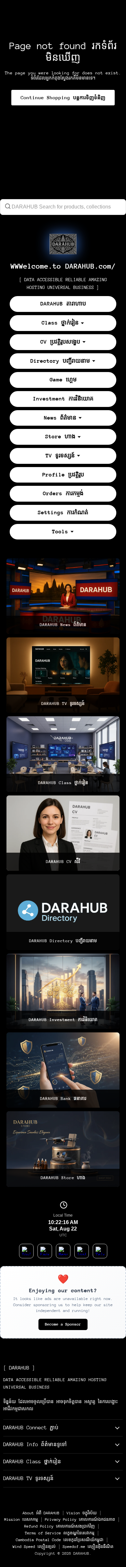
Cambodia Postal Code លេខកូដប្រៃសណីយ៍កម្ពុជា (59, 1540)
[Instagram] (81, 1251)
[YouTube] (26, 1251)
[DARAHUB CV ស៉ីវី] (63, 833)
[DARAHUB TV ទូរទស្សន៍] (63, 675)
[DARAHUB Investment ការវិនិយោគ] (63, 991)
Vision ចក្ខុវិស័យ (82, 1513)
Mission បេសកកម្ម (21, 1519)
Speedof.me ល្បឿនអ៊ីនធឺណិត (88, 1546)
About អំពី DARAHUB (41, 1513)
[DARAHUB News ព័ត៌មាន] (63, 596)
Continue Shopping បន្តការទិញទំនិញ (63, 97)
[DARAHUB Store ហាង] (63, 1149)
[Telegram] (100, 1251)
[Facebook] (44, 1251)
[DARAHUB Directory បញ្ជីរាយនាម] (63, 912)
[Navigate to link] (63, 244)
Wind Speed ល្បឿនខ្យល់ (34, 1546)
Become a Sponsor (63, 1324)
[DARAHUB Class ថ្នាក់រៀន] (63, 754)
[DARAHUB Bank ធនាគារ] (63, 1070)
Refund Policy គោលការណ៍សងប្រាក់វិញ (59, 1526)
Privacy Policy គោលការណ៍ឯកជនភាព (80, 1519)
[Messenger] (63, 1251)
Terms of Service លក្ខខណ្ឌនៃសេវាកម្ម (59, 1533)
